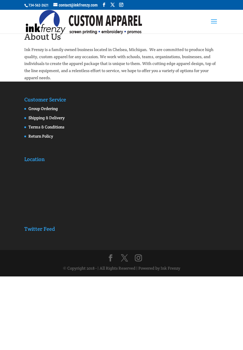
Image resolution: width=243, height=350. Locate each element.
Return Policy (40, 136)
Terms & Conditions (46, 127)
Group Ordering (43, 108)
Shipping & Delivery (46, 117)
